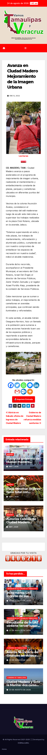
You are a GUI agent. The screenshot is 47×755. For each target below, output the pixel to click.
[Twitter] (17, 385)
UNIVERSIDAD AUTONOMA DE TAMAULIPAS (22, 588)
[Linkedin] (36, 385)
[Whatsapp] (24, 385)
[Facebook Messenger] (30, 385)
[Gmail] (17, 392)
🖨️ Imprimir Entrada (23, 399)
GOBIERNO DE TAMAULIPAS (16, 648)
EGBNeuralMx (23, 743)
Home (4, 749)
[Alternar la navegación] (25, 48)
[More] (30, 392)
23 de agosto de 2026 (20, 601)
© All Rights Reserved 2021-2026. (17, 739)
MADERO (10, 454)
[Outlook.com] (24, 392)
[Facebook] (11, 385)
